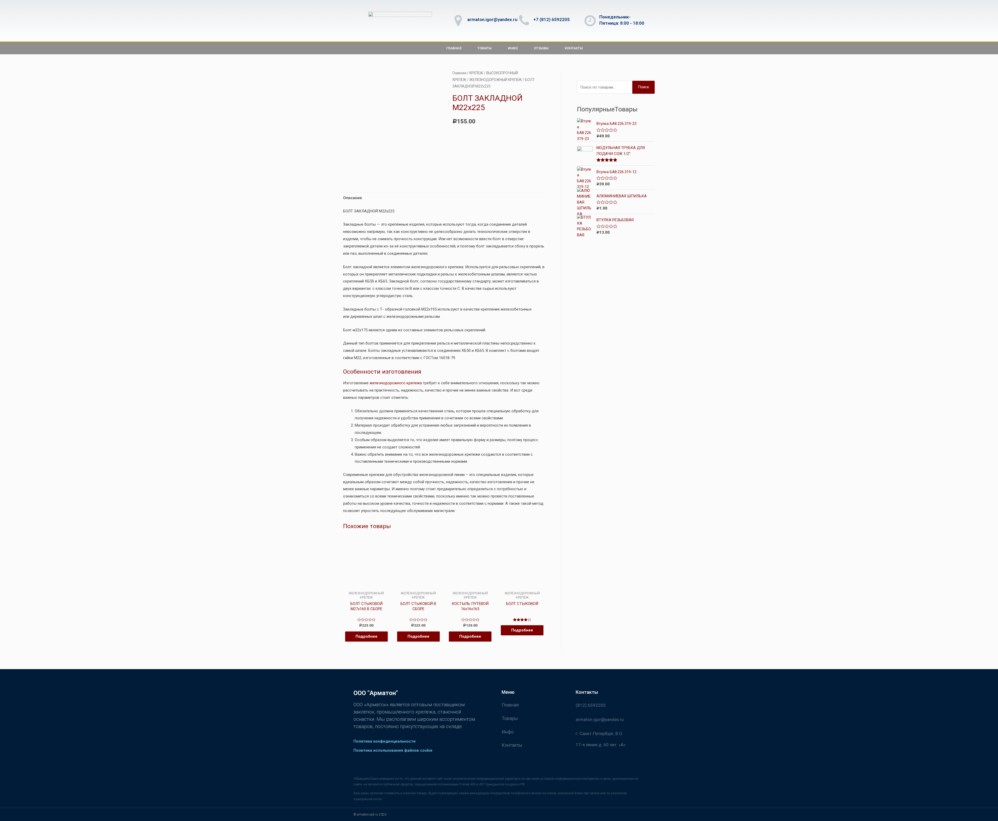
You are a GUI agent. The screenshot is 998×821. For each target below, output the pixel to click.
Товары (484, 48)
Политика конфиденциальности (384, 741)
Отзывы (541, 48)
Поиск (643, 87)
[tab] (352, 198)
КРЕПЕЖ (476, 73)
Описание (352, 198)
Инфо (513, 48)
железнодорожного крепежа (396, 383)
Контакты (574, 48)
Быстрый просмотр (366, 586)
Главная (453, 48)
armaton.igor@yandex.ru (492, 19)
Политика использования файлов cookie (392, 750)
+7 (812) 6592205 (551, 19)
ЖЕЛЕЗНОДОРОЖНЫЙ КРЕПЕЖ (495, 80)
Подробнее (366, 636)
